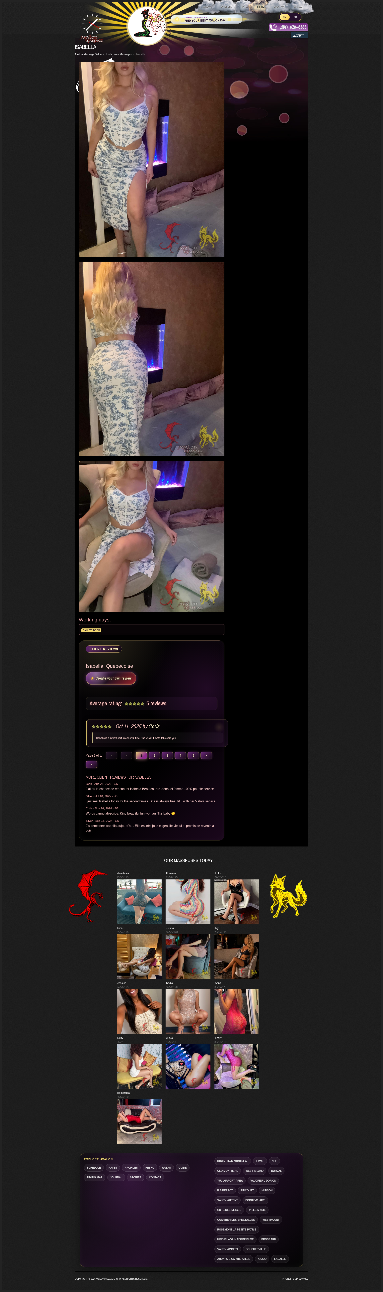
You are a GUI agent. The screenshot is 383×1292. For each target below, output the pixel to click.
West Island (255, 1170)
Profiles (131, 1167)
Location (279, 6)
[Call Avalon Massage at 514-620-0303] (288, 28)
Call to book (91, 630)
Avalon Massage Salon (88, 54)
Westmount (271, 1219)
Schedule (226, 6)
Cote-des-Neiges (229, 1210)
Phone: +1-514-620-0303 (295, 1279)
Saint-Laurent (227, 1200)
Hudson (267, 1190)
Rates (245, 6)
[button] (139, 901)
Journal (116, 1177)
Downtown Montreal (232, 1161)
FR (295, 17)
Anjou (262, 1258)
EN (284, 17)
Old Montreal (227, 1170)
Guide (183, 1167)
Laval (260, 1161)
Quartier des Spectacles (236, 1219)
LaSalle (280, 1258)
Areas (166, 1167)
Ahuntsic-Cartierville (233, 1258)
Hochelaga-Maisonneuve (235, 1239)
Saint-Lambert (227, 1249)
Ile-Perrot (225, 1190)
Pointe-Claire (255, 1200)
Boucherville (256, 1249)
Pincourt (247, 1190)
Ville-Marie (257, 1210)
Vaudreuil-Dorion (263, 1180)
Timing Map (95, 1177)
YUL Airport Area (230, 1180)
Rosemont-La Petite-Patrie (236, 1229)
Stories (135, 1177)
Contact (299, 6)
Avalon (207, 6)
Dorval (276, 1170)
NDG (274, 1161)
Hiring (260, 6)
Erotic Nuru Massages (119, 54)
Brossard (268, 1239)
